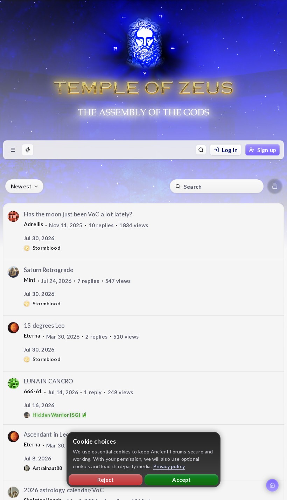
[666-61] (13, 383)
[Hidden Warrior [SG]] (27, 415)
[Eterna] (13, 327)
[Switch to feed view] (275, 186)
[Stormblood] (27, 248)
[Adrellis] (13, 216)
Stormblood (47, 248)
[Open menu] (13, 149)
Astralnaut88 (47, 468)
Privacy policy (169, 466)
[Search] (201, 149)
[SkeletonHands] (13, 492)
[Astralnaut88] (27, 468)
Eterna (32, 335)
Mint (29, 280)
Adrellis (33, 224)
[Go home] (272, 485)
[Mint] (13, 272)
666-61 (33, 391)
